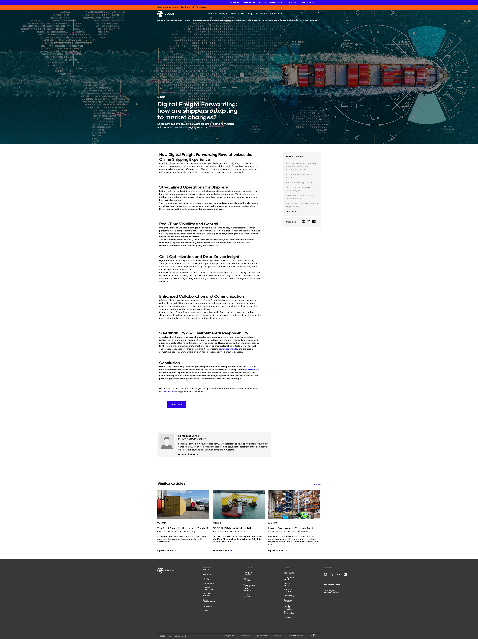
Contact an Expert (289, 578)
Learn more (176, 404)
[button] (234, 2)
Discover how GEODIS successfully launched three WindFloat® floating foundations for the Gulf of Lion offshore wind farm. (237, 539)
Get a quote (289, 573)
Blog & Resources (257, 13)
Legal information (262, 636)
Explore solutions (165, 550)
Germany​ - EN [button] (275, 2)
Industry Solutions (247, 595)
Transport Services (247, 573)
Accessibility (289, 596)
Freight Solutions (247, 579)
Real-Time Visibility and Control (301, 182)
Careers (206, 610)
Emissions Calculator (288, 590)
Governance (208, 583)
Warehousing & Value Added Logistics (249, 587)
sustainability (252, 369)
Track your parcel (288, 584)
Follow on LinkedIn (186, 454)
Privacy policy (245, 636)
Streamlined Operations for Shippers (299, 176)
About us (207, 574)
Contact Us (276, 13)
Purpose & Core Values (208, 588)
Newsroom (207, 606)
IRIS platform (169, 391)
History (206, 579)
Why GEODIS (238, 13)
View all (317, 484)
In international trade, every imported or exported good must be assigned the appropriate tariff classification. (182, 539)
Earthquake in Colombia (193, 7)
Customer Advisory (288, 601)
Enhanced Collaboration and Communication (300, 197)
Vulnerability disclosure (295, 636)
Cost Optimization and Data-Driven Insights (300, 189)
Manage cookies (229, 636)
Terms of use (278, 636)
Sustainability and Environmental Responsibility (302, 205)
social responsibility (228, 349)
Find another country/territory (331, 591)
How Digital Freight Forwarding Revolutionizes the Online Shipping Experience (301, 166)
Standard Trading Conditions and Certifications (289, 609)
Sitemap (287, 617)
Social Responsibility (209, 601)
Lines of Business (206, 594)
